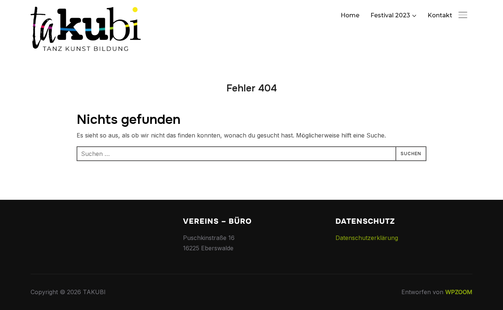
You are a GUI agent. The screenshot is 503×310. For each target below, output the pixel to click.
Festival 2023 (390, 15)
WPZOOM (458, 292)
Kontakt (440, 15)
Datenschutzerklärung (366, 237)
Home (350, 15)
